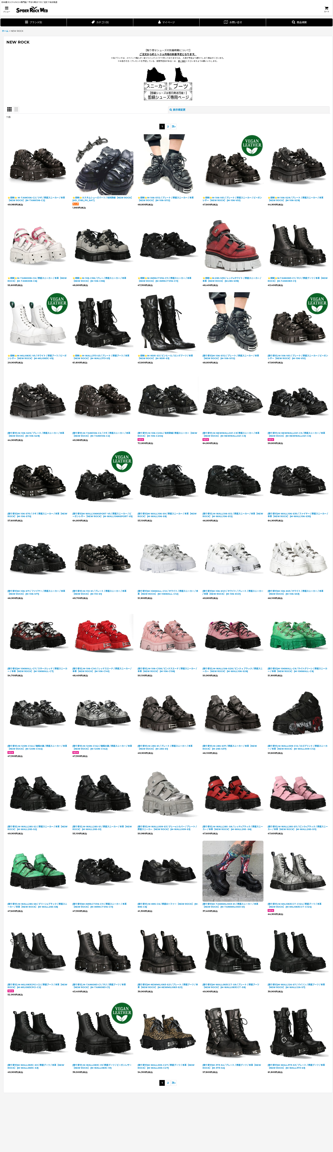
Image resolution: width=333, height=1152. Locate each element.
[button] (6, 9)
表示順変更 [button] (179, 109)
